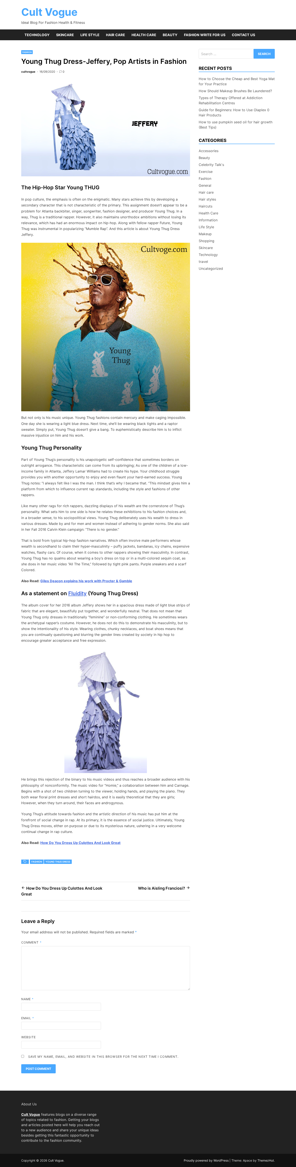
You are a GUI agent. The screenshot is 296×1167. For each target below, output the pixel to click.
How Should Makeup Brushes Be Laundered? (235, 91)
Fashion (27, 52)
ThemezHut (265, 1160)
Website (28, 1037)
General (205, 185)
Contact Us (243, 35)
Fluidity (77, 593)
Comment (31, 942)
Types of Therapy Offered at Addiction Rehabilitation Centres (230, 100)
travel (203, 261)
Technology (37, 35)
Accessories (208, 151)
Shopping (206, 241)
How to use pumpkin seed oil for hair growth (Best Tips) (235, 124)
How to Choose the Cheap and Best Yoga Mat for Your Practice (237, 81)
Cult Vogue (49, 12)
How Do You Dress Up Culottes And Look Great (80, 843)
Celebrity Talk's (211, 164)
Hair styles (207, 199)
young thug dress (58, 861)
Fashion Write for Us (204, 35)
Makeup (205, 234)
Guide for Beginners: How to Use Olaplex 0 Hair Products (234, 112)
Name (27, 999)
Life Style (89, 35)
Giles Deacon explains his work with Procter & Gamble (86, 581)
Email (27, 1018)
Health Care (144, 35)
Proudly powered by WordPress (206, 1160)
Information (208, 220)
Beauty (170, 35)
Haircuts (205, 206)
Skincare (65, 35)
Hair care (115, 35)
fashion (36, 861)
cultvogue (28, 71)
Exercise (206, 171)
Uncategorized (211, 268)
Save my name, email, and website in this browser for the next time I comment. (103, 1056)
